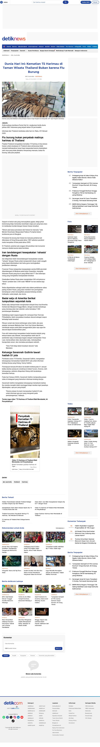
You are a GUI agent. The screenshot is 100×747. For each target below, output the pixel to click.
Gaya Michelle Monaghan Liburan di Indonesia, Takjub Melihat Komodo (55, 572)
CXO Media (88, 718)
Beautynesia (88, 713)
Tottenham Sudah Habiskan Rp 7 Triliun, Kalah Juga (55, 547)
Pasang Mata (56, 708)
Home (9, 46)
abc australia (7, 482)
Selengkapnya (60, 528)
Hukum (41, 46)
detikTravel (42, 706)
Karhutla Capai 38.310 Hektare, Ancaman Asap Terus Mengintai (74, 239)
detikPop (41, 725)
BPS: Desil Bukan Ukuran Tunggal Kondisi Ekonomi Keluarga (7, 599)
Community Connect (58, 735)
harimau (25, 482)
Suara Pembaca (33, 50)
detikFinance (31, 710)
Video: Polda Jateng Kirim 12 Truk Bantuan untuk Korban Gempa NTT (90, 444)
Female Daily (88, 715)
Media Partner (72, 715)
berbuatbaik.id (56, 706)
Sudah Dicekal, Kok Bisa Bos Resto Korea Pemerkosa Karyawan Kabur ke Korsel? (33, 572)
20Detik (41, 718)
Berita (14, 46)
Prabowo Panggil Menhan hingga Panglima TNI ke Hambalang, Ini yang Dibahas (84, 193)
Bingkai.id (55, 723)
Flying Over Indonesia (58, 727)
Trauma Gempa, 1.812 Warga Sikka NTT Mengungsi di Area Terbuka (90, 259)
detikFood (42, 708)
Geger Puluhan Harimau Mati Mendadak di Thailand (48, 514)
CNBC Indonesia (89, 708)
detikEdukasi (31, 708)
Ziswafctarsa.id (56, 725)
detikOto (30, 723)
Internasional (32, 46)
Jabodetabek (22, 46)
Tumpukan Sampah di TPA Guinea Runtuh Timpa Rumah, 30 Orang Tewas (57, 600)
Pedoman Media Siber (75, 708)
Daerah (22, 50)
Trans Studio (55, 720)
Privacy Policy (72, 720)
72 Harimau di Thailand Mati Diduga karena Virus (16, 520)
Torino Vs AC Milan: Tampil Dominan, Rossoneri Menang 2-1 (25, 599)
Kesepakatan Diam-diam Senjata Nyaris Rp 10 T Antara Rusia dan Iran (17, 508)
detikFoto (41, 720)
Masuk (95, 2)
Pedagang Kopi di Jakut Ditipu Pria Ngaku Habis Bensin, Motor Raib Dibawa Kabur (33, 549)
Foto (84, 46)
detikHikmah (42, 723)
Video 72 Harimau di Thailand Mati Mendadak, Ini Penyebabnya (49, 508)
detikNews (5, 55)
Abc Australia (15, 55)
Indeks (94, 46)
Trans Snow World (57, 718)
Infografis (78, 46)
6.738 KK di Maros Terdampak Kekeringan (73, 258)
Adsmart (6, 50)
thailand (17, 482)
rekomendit (55, 732)
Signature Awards (57, 715)
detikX (47, 46)
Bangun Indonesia (81, 50)
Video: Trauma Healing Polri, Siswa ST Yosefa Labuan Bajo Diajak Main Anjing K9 (90, 422)
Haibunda (88, 710)
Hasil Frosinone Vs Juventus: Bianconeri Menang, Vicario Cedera (41, 599)
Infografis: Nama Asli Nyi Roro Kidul (11, 571)
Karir (70, 710)
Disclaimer (72, 723)
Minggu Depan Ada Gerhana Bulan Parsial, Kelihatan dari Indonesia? (42, 622)
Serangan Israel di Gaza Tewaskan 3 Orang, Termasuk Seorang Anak (84, 199)
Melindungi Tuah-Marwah (64, 50)
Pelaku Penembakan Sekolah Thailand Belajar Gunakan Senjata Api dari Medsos (16, 502)
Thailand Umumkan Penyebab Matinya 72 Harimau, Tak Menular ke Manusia (15, 514)
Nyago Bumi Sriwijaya (47, 50)
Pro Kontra (69, 46)
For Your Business (57, 730)
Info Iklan (71, 718)
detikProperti (31, 725)
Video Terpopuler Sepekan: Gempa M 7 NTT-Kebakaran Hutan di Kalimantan (74, 421)
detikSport (30, 718)
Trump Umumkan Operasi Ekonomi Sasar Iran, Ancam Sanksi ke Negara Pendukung (85, 541)
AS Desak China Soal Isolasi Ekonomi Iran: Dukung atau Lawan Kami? (85, 533)
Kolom (53, 46)
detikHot (30, 715)
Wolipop (41, 713)
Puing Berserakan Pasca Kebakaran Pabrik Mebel (89, 238)
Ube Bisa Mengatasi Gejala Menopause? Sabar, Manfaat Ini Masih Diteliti (24, 622)
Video (89, 46)
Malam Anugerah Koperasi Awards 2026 (73, 443)
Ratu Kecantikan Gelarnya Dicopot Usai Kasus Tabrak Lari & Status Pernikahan (8, 623)
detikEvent (55, 713)
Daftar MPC (85, 2)
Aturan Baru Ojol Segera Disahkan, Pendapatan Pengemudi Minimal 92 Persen (10, 549)
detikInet (30, 713)
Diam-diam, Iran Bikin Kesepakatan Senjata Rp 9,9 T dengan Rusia (50, 502)
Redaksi (71, 706)
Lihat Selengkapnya (82, 213)
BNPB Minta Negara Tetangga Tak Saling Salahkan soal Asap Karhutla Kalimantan (85, 206)
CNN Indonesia (89, 706)
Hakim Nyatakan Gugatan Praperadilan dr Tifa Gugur (85, 527)
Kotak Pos (71, 713)
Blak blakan (60, 46)
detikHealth (42, 710)
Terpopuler (15, 50)
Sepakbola (31, 720)
